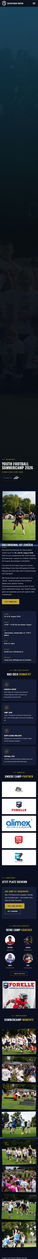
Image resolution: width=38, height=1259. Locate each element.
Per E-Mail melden (15, 906)
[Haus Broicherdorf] (19, 789)
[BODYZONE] (19, 857)
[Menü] (34, 3)
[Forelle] (19, 806)
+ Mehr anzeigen (19, 974)
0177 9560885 (13, 911)
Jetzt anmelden (10, 602)
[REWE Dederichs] (19, 840)
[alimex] (19, 823)
